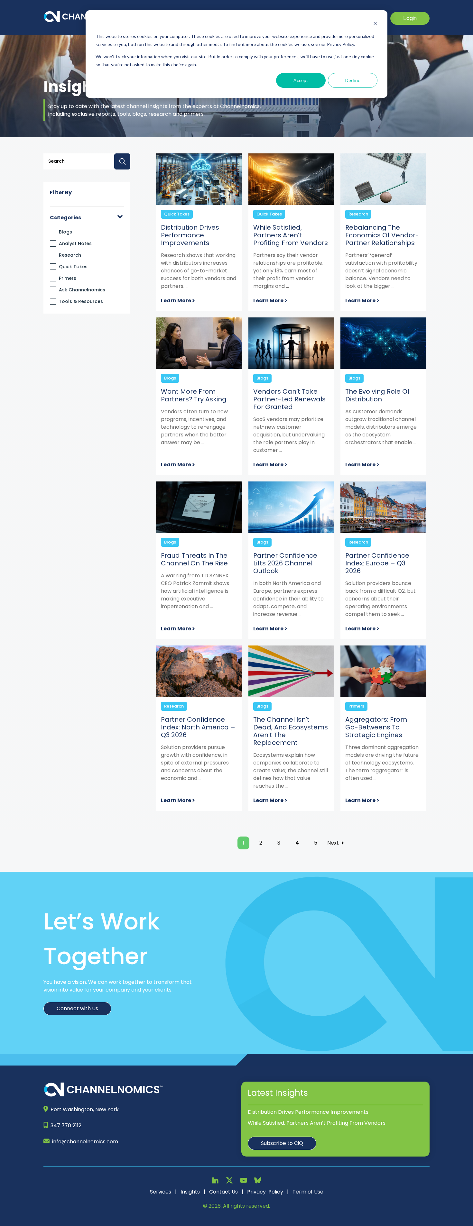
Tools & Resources (81, 301)
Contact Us (223, 1191)
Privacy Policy (265, 1191)
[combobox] (86, 161)
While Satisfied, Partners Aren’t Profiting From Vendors (316, 1123)
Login (410, 18)
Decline (352, 80)
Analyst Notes (75, 243)
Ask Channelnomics (82, 290)
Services (160, 1191)
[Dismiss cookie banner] (375, 24)
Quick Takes (73, 266)
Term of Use (307, 1191)
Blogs (65, 232)
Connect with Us (77, 1008)
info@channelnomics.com (85, 1141)
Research (70, 255)
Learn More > (178, 300)
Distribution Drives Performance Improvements (308, 1112)
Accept (300, 80)
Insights (190, 1191)
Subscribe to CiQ (282, 1143)
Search (122, 161)
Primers (67, 278)
